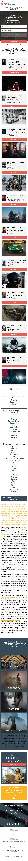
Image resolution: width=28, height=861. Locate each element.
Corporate (19, 742)
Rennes (21, 808)
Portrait (23, 738)
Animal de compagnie (14, 738)
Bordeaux (25, 806)
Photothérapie (15, 745)
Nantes (12, 808)
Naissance (17, 735)
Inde (12, 812)
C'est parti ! (14, 764)
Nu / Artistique (15, 740)
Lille (6, 808)
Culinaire (22, 740)
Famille (23, 735)
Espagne (15, 813)
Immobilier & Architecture (14, 737)
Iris (5, 746)
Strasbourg (16, 808)
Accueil (3, 13)
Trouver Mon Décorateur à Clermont (10, 841)
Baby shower (23, 745)
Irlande (9, 812)
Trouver (14, 41)
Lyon (5, 806)
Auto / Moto (17, 743)
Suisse (25, 812)
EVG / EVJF (10, 746)
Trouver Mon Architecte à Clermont (10, 833)
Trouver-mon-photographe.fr (14, 596)
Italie (12, 813)
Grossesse (11, 735)
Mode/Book (6, 740)
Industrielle (12, 742)
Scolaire (23, 743)
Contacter (15, 72)
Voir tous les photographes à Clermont (14, 498)
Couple (4, 737)
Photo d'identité (5, 745)
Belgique (16, 812)
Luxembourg (20, 812)
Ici (14, 797)
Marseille (8, 806)
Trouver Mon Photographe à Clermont (10, 850)
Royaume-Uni (4, 812)
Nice (9, 808)
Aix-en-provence (14, 806)
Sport (24, 742)
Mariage (4, 735)
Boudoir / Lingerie (19, 746)
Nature (11, 743)
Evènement (5, 742)
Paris (2, 806)
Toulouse (20, 806)
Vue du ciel (5, 743)
